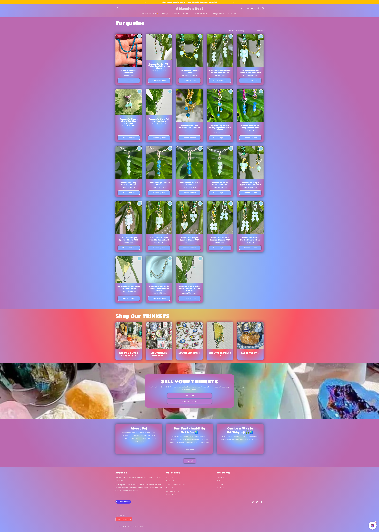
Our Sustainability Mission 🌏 (189, 430)
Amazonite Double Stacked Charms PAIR (220, 239)
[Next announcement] (233, 2)
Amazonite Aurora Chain (189, 72)
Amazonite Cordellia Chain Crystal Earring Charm (159, 288)
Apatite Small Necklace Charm (189, 184)
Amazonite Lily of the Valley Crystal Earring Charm (159, 66)
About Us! (139, 428)
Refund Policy (171, 488)
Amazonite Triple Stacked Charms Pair (250, 239)
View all (189, 461)
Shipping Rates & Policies (175, 484)
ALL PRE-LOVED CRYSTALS (128, 354)
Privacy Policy (171, 495)
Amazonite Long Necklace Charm (128, 184)
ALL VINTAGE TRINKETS (159, 354)
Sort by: (231, 31)
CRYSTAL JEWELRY (220, 352)
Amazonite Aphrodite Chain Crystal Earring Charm (189, 288)
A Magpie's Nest (126, 526)
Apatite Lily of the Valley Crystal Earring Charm (220, 128)
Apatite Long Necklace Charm (159, 184)
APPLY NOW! (189, 396)
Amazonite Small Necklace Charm (220, 184)
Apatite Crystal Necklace (128, 72)
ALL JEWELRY (249, 352)
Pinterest (220, 484)
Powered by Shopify (137, 526)
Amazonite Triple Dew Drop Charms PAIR (220, 72)
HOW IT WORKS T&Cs (189, 401)
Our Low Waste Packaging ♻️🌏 (240, 430)
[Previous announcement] (145, 2)
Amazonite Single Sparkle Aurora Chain (250, 184)
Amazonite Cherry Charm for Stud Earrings (128, 121)
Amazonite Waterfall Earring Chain (159, 120)
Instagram (220, 477)
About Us (169, 477)
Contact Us (170, 481)
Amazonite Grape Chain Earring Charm (128, 287)
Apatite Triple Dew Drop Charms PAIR (250, 127)
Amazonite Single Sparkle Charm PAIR (189, 239)
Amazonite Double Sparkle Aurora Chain (250, 72)
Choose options (159, 80)
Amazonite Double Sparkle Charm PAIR (159, 239)
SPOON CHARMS (188, 352)
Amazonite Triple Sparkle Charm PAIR (128, 239)
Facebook (220, 488)
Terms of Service (172, 491)
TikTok (219, 481)
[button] (117, 8)
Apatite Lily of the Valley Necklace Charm (189, 127)
